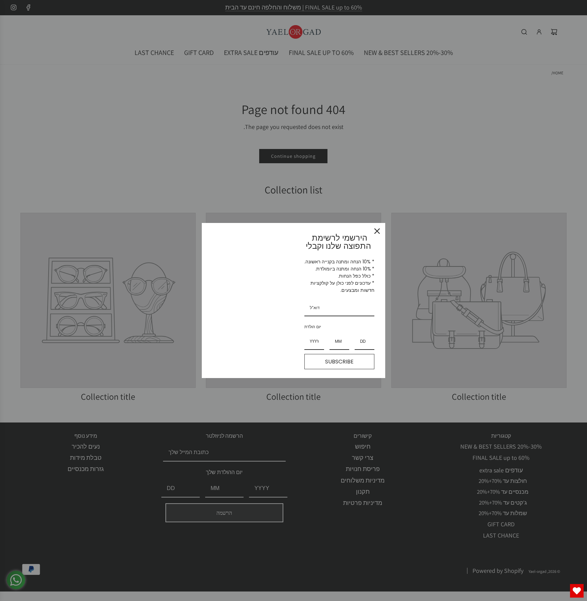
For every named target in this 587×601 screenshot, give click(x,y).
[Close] (377, 231)
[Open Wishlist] (577, 591)
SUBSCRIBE (339, 361)
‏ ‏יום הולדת (313, 327)
